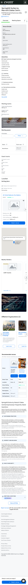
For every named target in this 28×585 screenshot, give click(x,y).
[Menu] (1, 2)
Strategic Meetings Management (8, 526)
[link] (12, 267)
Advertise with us (5, 550)
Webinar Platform (5, 530)
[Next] (26, 21)
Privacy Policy (4, 543)
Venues (4, 5)
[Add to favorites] (26, 12)
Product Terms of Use (6, 545)
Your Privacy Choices (6, 540)
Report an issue (5, 508)
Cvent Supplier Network (6, 513)
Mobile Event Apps (5, 523)
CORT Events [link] (7, 273)
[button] (12, 135)
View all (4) (4, 97)
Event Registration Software (7, 521)
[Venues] (25, 2)
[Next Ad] (26, 209)
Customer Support (5, 538)
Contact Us (3, 535)
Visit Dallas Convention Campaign (6, 334)
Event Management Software (7, 519)
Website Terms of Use (6, 548)
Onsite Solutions (5, 516)
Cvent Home (4, 533)
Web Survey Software (6, 528)
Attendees (4, 133)
